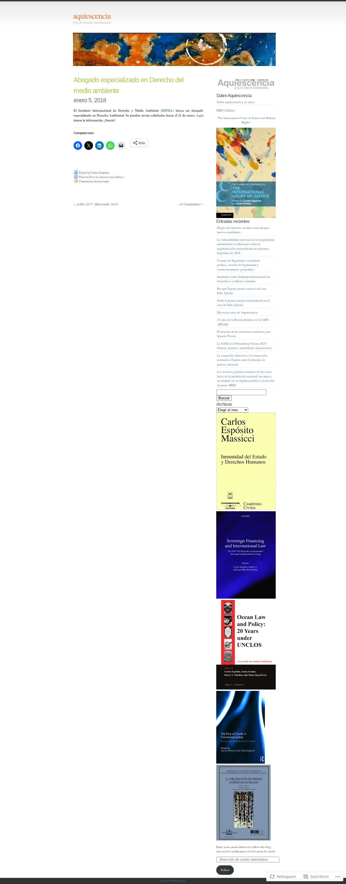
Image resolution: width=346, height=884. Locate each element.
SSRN (220, 110)
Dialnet (230, 110)
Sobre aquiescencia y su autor (235, 102)
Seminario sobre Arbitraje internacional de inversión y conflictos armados (243, 279)
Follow (225, 870)
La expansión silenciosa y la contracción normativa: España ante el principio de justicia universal (242, 359)
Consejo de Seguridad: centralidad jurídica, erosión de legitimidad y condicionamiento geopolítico (238, 264)
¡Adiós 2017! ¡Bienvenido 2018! (96, 204)
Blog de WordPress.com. (173, 880)
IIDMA (167, 110)
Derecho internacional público (106, 177)
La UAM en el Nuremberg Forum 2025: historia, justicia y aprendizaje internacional (244, 345)
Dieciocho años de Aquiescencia (237, 312)
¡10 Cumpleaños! (191, 204)
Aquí (199, 115)
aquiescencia (92, 15)
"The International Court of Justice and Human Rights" (246, 120)
